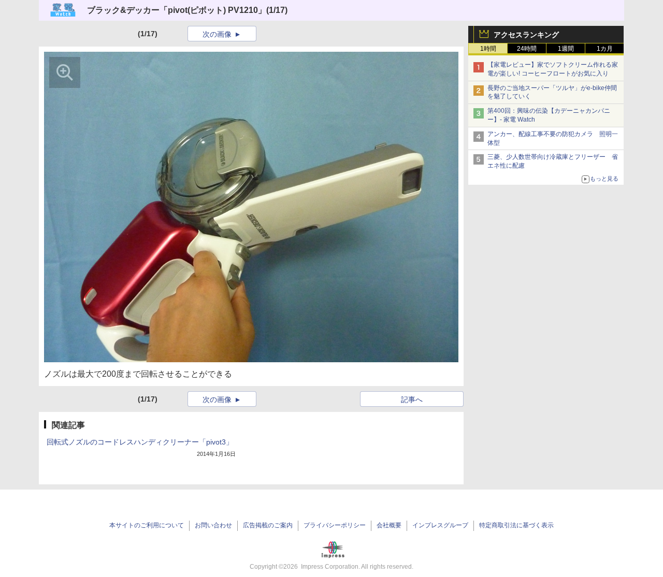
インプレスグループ (440, 525)
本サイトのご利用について (146, 525)
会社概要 (389, 525)
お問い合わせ (213, 525)
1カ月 (605, 48)
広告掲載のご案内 (268, 525)
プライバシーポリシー (335, 525)
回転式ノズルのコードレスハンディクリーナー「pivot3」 (140, 442)
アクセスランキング (526, 35)
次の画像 (217, 34)
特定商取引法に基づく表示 (516, 525)
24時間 (527, 48)
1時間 (488, 48)
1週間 (566, 48)
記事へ (412, 399)
